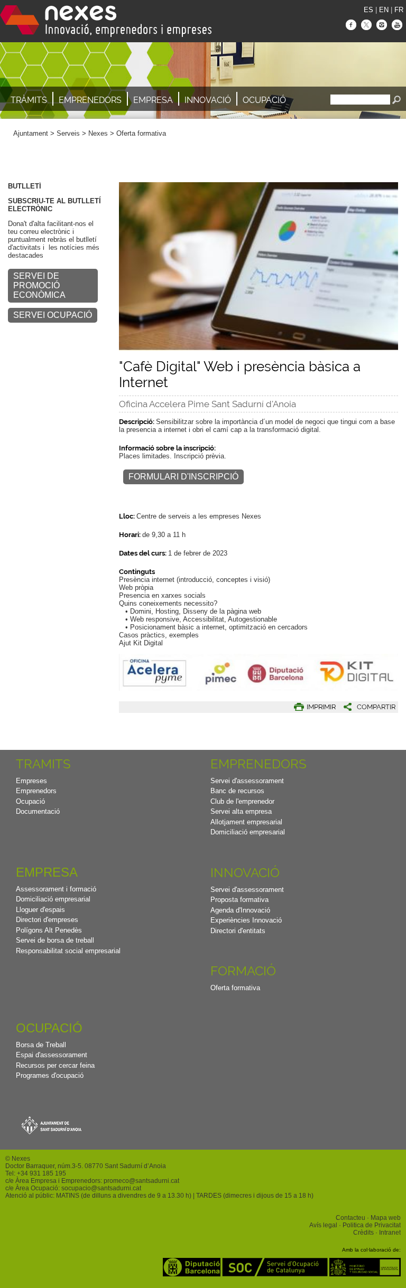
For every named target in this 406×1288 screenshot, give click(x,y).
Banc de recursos (237, 791)
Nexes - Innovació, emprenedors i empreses (105, 21)
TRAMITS (43, 764)
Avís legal (323, 1225)
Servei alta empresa (241, 811)
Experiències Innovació (246, 920)
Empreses (31, 781)
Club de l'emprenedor (242, 801)
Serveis (68, 133)
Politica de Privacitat (372, 1225)
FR (398, 10)
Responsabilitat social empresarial (68, 951)
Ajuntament (30, 133)
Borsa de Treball (41, 1045)
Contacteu (350, 1217)
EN (384, 10)
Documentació (38, 811)
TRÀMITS (29, 100)
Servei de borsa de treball (55, 940)
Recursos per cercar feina (55, 1065)
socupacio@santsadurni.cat (101, 1188)
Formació (243, 971)
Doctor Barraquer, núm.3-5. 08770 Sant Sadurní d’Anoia (85, 1166)
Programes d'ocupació (50, 1075)
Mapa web (386, 1217)
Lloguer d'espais (40, 910)
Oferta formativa (141, 133)
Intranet (390, 1232)
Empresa (153, 100)
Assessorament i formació (56, 889)
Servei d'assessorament (247, 781)
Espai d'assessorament (51, 1055)
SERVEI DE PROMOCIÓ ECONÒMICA (39, 285)
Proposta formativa (239, 900)
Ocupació (264, 100)
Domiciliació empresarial (247, 832)
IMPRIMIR (321, 707)
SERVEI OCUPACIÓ (52, 315)
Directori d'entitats (237, 931)
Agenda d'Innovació (240, 910)
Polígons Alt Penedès (49, 930)
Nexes (98, 133)
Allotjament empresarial (246, 822)
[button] (365, 707)
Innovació (207, 100)
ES (368, 10)
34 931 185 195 (43, 1173)
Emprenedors (90, 100)
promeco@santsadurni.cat (141, 1180)
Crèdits (363, 1232)
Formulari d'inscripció (183, 476)
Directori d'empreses (47, 920)
